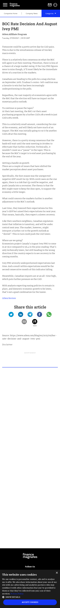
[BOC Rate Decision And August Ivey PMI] (11, 315)
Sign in (55, 4)
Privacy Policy (17, 594)
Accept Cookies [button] (30, 602)
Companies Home (10, 13)
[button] (30, 596)
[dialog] (30, 589)
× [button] (57, 573)
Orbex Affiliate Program (14, 34)
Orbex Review (9, 298)
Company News (32, 13)
